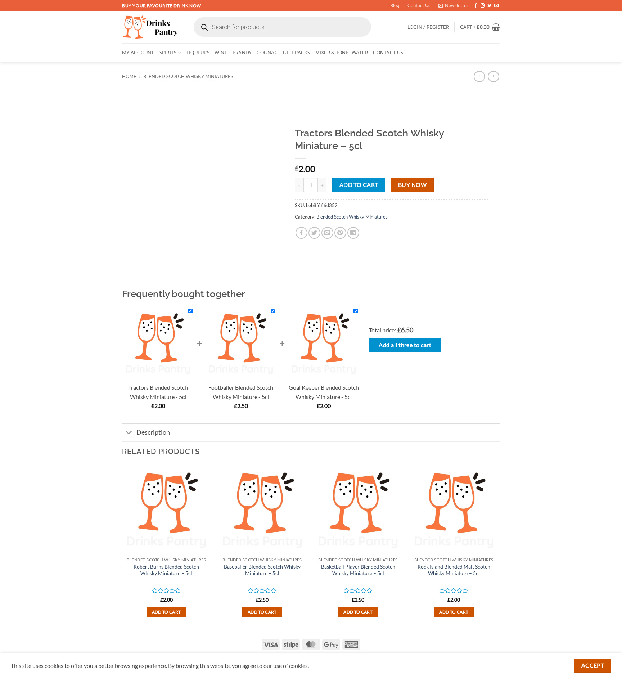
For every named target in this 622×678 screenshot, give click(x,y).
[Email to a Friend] (327, 233)
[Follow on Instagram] (483, 5)
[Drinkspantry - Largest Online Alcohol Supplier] (150, 27)
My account (138, 52)
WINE (221, 52)
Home (129, 76)
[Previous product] (493, 76)
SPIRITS (168, 52)
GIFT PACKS (296, 52)
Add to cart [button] (166, 612)
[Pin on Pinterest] (340, 233)
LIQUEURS (197, 52)
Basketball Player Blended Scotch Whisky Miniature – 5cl (358, 569)
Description (153, 432)
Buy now (412, 184)
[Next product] (479, 76)
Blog (394, 5)
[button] (453, 5)
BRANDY (242, 52)
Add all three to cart (405, 345)
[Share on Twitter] (314, 233)
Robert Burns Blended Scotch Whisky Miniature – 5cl (166, 569)
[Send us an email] (496, 5)
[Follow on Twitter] (489, 5)
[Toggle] (129, 433)
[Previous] (122, 547)
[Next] (497, 547)
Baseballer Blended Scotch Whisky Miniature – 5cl (262, 569)
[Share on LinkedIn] (353, 233)
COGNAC (267, 52)
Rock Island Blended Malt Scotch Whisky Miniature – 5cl (454, 569)
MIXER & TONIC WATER (341, 52)
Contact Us (419, 5)
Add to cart (358, 184)
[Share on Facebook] (301, 233)
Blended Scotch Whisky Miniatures (188, 76)
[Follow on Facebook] (476, 5)
